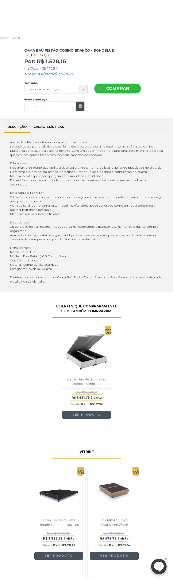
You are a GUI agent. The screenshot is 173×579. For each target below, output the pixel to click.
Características (49, 127)
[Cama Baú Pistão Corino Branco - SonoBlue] (86, 351)
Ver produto (86, 415)
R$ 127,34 (50, 68)
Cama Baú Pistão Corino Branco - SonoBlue (86, 381)
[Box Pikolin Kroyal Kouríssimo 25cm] (114, 492)
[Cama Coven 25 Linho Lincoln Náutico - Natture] (58, 492)
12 (32, 68)
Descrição (17, 127)
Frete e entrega (35, 99)
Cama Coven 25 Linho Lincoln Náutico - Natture (58, 522)
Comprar (117, 88)
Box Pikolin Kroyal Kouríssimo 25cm (114, 522)
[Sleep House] (3, 37)
